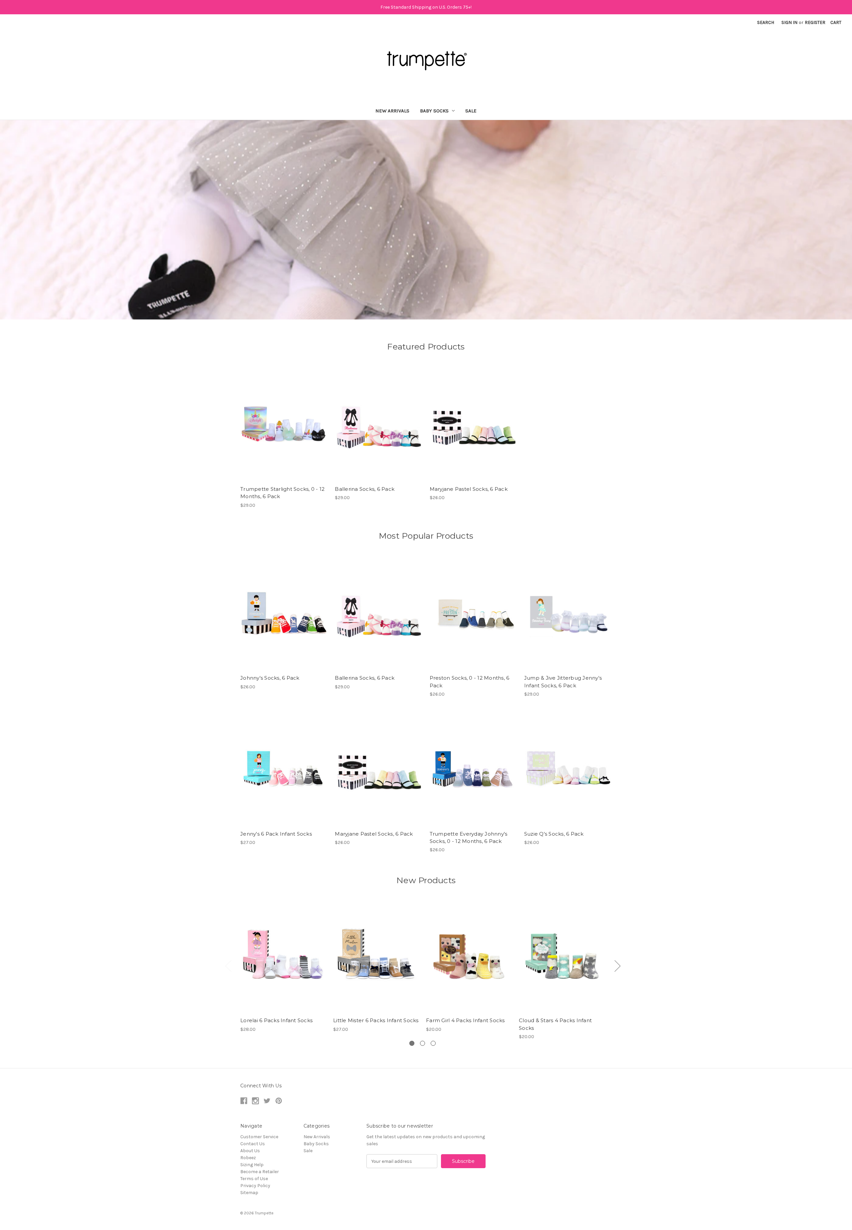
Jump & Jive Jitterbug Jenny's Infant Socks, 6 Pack (563, 682)
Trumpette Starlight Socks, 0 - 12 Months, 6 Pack (282, 493)
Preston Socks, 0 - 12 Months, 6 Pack (470, 682)
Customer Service (259, 1137)
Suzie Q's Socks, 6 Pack (554, 834)
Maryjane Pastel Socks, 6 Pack (469, 489)
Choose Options (284, 424)
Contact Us (252, 1144)
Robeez (248, 1158)
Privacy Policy (255, 1185)
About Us (250, 1151)
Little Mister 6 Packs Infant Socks (376, 1020)
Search (765, 22)
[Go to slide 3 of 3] (433, 1043)
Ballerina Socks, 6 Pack (364, 489)
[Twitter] (267, 1100)
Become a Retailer (259, 1171)
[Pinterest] (278, 1100)
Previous (228, 965)
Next (617, 965)
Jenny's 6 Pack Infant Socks (276, 834)
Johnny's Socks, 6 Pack (270, 678)
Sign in (789, 22)
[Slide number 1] (426, 220)
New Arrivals (392, 111)
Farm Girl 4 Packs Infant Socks (465, 1020)
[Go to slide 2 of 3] (422, 1043)
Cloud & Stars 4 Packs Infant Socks (555, 1024)
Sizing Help (252, 1164)
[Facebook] (243, 1100)
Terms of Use (254, 1178)
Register (815, 22)
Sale (471, 111)
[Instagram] (255, 1100)
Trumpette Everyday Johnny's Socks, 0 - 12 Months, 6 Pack (469, 838)
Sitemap (249, 1192)
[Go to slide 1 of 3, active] (411, 1043)
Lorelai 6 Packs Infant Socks (276, 1020)
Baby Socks (434, 111)
